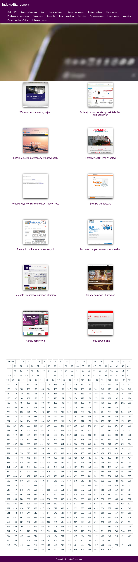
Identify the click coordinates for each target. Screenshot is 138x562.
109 (8, 385)
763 (62, 540)
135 (55, 389)
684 (42, 522)
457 (48, 467)
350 (96, 440)
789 (109, 545)
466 (109, 467)
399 (42, 453)
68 (21, 375)
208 (35, 407)
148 (15, 394)
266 (42, 421)
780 (48, 545)
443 (82, 462)
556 (75, 490)
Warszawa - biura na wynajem (35, 112)
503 (102, 476)
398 (35, 453)
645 (35, 513)
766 (82, 540)
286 (48, 426)
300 (15, 430)
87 (128, 375)
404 (75, 453)
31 (60, 366)
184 (129, 398)
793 (28, 550)
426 (96, 458)
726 (69, 531)
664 (35, 517)
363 (55, 444)
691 (89, 522)
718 (15, 531)
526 (129, 481)
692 (96, 522)
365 (69, 444)
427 (102, 458)
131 (28, 389)
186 (15, 403)
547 (15, 490)
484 (102, 472)
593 (69, 499)
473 (28, 472)
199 (102, 403)
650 (69, 513)
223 (8, 412)
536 (69, 485)
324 (48, 435)
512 (35, 481)
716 (129, 527)
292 (89, 426)
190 (42, 403)
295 (109, 426)
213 (69, 407)
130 (21, 389)
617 (102, 504)
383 (62, 449)
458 (55, 467)
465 (102, 467)
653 (89, 513)
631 (69, 508)
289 (69, 426)
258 (116, 417)
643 (21, 513)
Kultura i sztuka (95, 12)
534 (55, 485)
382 (55, 449)
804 (102, 550)
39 (106, 366)
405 (82, 453)
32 (66, 366)
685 (48, 522)
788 (102, 545)
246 (35, 417)
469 (129, 467)
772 (123, 540)
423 (75, 458)
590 (48, 499)
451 (8, 467)
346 (69, 440)
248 (48, 417)
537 (75, 485)
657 (116, 513)
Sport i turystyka (66, 16)
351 (102, 440)
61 (106, 371)
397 (28, 453)
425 (89, 458)
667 (55, 517)
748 (89, 536)
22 (9, 366)
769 (102, 540)
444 (89, 462)
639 (123, 508)
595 (82, 499)
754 (129, 536)
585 (15, 499)
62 (111, 371)
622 (8, 508)
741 (42, 536)
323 (42, 435)
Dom (43, 12)
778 (35, 545)
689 (75, 522)
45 (15, 371)
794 (35, 550)
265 (35, 421)
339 (21, 440)
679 (8, 522)
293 (96, 426)
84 (111, 375)
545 (129, 485)
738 (21, 536)
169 (28, 398)
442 (75, 462)
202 (123, 403)
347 (75, 440)
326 (62, 435)
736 (8, 536)
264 (28, 421)
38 (100, 366)
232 (69, 412)
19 (118, 362)
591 (55, 499)
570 (42, 495)
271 (75, 421)
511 (28, 481)
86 (123, 375)
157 (75, 394)
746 (75, 536)
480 (75, 472)
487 (123, 472)
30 (55, 366)
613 (75, 504)
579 (102, 495)
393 (129, 449)
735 (129, 531)
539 (89, 485)
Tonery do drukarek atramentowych (35, 249)
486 (116, 472)
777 (28, 545)
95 (47, 380)
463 (89, 467)
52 (55, 371)
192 (55, 403)
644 (28, 513)
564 (129, 490)
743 (55, 536)
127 (129, 385)
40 (111, 366)
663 (28, 517)
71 (38, 375)
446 (102, 462)
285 (42, 426)
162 (109, 394)
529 (21, 485)
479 (69, 472)
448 (116, 462)
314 (109, 430)
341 (35, 440)
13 (84, 362)
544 (123, 485)
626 (35, 508)
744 (62, 536)
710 (89, 527)
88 (7, 380)
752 (116, 536)
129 (15, 389)
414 (15, 458)
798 (62, 550)
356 (8, 444)
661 (15, 517)
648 (55, 513)
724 (55, 531)
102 (89, 380)
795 (42, 550)
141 (96, 389)
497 (62, 476)
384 (69, 449)
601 (123, 499)
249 (55, 417)
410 (116, 453)
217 (96, 407)
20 (123, 362)
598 (102, 499)
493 (35, 476)
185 (8, 403)
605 (21, 504)
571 (48, 495)
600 (116, 499)
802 (89, 550)
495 (48, 476)
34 (77, 366)
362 (48, 444)
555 (69, 490)
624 (21, 508)
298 (129, 426)
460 (69, 467)
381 (48, 449)
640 (129, 508)
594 (75, 499)
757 (21, 540)
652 (82, 513)
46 (21, 371)
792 (129, 545)
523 (109, 481)
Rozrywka (51, 16)
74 (55, 375)
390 (109, 449)
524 (116, 481)
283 (28, 426)
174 (62, 398)
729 (89, 531)
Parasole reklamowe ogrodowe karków (35, 295)
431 (129, 458)
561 (109, 490)
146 (129, 389)
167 (15, 398)
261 (8, 421)
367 (82, 444)
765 (75, 540)
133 (42, 389)
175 (69, 398)
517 (69, 481)
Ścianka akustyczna (100, 203)
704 (48, 527)
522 (102, 481)
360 (35, 444)
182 (116, 398)
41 (117, 366)
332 (102, 435)
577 (89, 495)
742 (48, 536)
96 (53, 380)
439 (55, 462)
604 (15, 504)
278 (123, 421)
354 (123, 440)
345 (62, 440)
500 (82, 476)
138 (75, 389)
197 (89, 403)
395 (15, 453)
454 (28, 467)
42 (123, 366)
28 (43, 366)
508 (8, 481)
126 (123, 385)
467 (116, 467)
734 (123, 531)
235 (89, 412)
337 (8, 440)
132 (35, 389)
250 (62, 417)
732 (109, 531)
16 (101, 362)
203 (129, 403)
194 (69, 403)
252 (75, 417)
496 (55, 476)
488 (129, 472)
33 (72, 366)
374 (129, 444)
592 (62, 499)
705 (55, 527)
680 (15, 522)
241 (129, 412)
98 (64, 380)
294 (102, 426)
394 (8, 453)
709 (82, 527)
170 (35, 398)
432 (8, 462)
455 (35, 467)
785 (82, 545)
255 (96, 417)
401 (55, 453)
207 (28, 407)
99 (70, 380)
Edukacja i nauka (39, 20)
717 (8, 531)
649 (62, 513)
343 (48, 440)
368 (89, 444)
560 (102, 490)
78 (77, 375)
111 (21, 385)
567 (21, 495)
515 (55, 481)
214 (75, 407)
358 (21, 444)
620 (123, 504)
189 (35, 403)
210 (48, 407)
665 (42, 517)
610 (55, 504)
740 (35, 536)
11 (72, 362)
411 (123, 453)
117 (62, 385)
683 (35, 522)
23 (15, 366)
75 (60, 375)
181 (109, 398)
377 (21, 449)
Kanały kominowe (35, 340)
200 (109, 403)
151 (35, 394)
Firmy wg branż (55, 12)
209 (42, 407)
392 (123, 449)
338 (15, 440)
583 (129, 495)
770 (109, 540)
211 (55, 407)
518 (75, 481)
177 (82, 398)
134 (48, 389)
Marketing (127, 16)
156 (69, 394)
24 (21, 366)
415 (21, 458)
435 (28, 462)
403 (69, 453)
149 (21, 394)
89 (13, 380)
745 (69, 536)
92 (30, 380)
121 (89, 385)
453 (21, 467)
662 (21, 517)
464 (96, 467)
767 (89, 540)
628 (48, 508)
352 (109, 440)
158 (82, 394)
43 (128, 366)
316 (123, 430)
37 (94, 366)
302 (28, 430)
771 (116, 540)
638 (116, 508)
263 (21, 421)
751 (109, 536)
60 (100, 371)
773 (129, 540)
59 (94, 371)
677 (123, 517)
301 (21, 430)
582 (123, 495)
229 (48, 412)
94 (41, 380)
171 (42, 398)
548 (21, 490)
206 (21, 407)
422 (69, 458)
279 (129, 421)
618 (109, 504)
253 (82, 417)
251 (69, 417)
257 (109, 417)
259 (123, 417)
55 (72, 371)
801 (82, 550)
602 (129, 499)
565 (8, 495)
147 (8, 394)
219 (109, 407)
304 (42, 430)
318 (8, 435)
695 (116, 522)
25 (26, 366)
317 (129, 430)
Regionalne (38, 16)
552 (48, 490)
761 (48, 540)
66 (9, 375)
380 (42, 449)
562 (116, 490)
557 (82, 490)
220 (116, 407)
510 (21, 481)
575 (75, 495)
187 (21, 403)
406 (89, 453)
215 (82, 407)
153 (48, 394)
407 (96, 453)
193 (62, 403)
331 (96, 435)
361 (42, 444)
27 (38, 366)
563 (123, 490)
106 (116, 380)
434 (21, 462)
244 (21, 417)
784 (75, 545)
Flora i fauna (113, 16)
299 (8, 430)
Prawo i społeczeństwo (18, 20)
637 (109, 508)
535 (62, 485)
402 (62, 453)
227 (35, 412)
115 (48, 385)
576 (82, 495)
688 (69, 522)
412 (129, 453)
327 (69, 435)
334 (116, 435)
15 (95, 362)
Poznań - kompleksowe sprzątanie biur (100, 249)
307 (62, 430)
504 (109, 476)
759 (35, 540)
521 (96, 481)
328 (75, 435)
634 (89, 508)
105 (109, 380)
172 (48, 398)
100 (76, 380)
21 (129, 362)
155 (62, 394)
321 (28, 435)
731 (102, 531)
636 (102, 508)
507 (129, 476)
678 (129, 517)
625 (28, 508)
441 (69, 462)
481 (82, 472)
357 (15, 444)
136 (62, 389)
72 (43, 375)
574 (69, 495)
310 (82, 430)
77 (72, 375)
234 (82, 412)
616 (96, 504)
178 (89, 398)
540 (96, 485)
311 (89, 430)
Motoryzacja (111, 12)
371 (109, 444)
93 (36, 380)
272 (82, 421)
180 (102, 398)
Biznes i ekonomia (29, 12)
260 (129, 417)
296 (116, 426)
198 (96, 403)
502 (96, 476)
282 (21, 426)
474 (35, 472)
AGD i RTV (12, 12)
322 (35, 435)
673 (96, 517)
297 (123, 426)
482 (89, 472)
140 (89, 389)
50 (43, 371)
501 (89, 476)
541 (102, 485)
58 (89, 371)
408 (102, 453)
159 (89, 394)
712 (102, 527)
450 (129, 462)
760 (42, 540)
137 (69, 389)
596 (89, 499)
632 (75, 508)
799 (69, 550)
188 (28, 403)
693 (102, 522)
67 (15, 375)
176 (75, 398)
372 (116, 444)
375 (8, 449)
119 (75, 385)
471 (15, 472)
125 (116, 385)
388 (96, 449)
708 (75, 527)
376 (15, 449)
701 (28, 527)
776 (21, 545)
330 (89, 435)
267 (48, 421)
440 (62, 462)
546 (8, 490)
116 (55, 385)
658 (123, 513)
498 (69, 476)
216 (89, 407)
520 (89, 481)
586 (21, 499)
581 (116, 495)
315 (116, 430)
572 (55, 495)
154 (55, 394)
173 (55, 398)
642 (15, 513)
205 (15, 407)
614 (82, 504)
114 (42, 385)
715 (123, 527)
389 (102, 449)
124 (109, 385)
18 (112, 362)
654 (96, 513)
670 (75, 517)
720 (28, 531)
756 (15, 540)
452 (15, 467)
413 (8, 458)
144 (116, 389)
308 (69, 430)
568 (28, 495)
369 (96, 444)
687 (62, 522)
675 (109, 517)
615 (89, 504)
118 (69, 385)
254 (89, 417)
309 (75, 430)
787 (96, 545)
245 (28, 417)
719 (21, 531)
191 (48, 403)
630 (62, 508)
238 (109, 412)
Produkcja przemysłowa (18, 16)
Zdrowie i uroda (97, 16)
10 (67, 362)
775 (15, 545)
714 (116, 527)
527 (8, 485)
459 (62, 467)
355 (129, 440)
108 (130, 380)
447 (109, 462)
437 (42, 462)
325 (55, 435)
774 (8, 545)
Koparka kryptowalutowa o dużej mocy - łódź (35, 203)
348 (82, 440)
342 (42, 440)
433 (15, 462)
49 (38, 371)
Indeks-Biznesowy (15, 4)
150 (28, 394)
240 (123, 412)
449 (123, 462)
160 (96, 394)
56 (77, 371)
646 (42, 513)
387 (89, 449)
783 (69, 545)
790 (116, 545)
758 (28, 540)
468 (123, 467)
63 (117, 371)
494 (42, 476)
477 (55, 472)
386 (82, 449)
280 (8, 426)
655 (102, 513)
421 (62, 458)
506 (123, 476)
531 (35, 485)
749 (96, 536)
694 (109, 522)
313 (102, 430)
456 (42, 467)
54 (66, 371)
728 (82, 531)
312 (96, 430)
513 (42, 481)
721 (35, 531)
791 (123, 545)
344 (55, 440)
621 (129, 504)
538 (82, 485)
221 (123, 407)
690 (82, 522)
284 (35, 426)
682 (28, 522)
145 (123, 389)
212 (62, 407)
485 (109, 472)
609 (48, 504)
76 (66, 375)
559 (96, 490)
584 (8, 499)
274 (96, 421)
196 (82, 403)
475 (42, 472)
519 (82, 481)
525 (123, 481)
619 (116, 504)
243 (15, 417)
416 (28, 458)
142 (102, 389)
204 (8, 407)
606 (28, 504)
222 (129, 407)
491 (21, 476)
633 (82, 508)
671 (82, 517)
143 (109, 389)
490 (15, 476)
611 (62, 504)
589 (42, 499)
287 (55, 426)
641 (8, 513)
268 (55, 421)
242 (8, 417)
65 (128, 371)
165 (129, 394)
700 (21, 527)
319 (15, 435)
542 (109, 485)
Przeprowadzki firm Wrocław (100, 158)
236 (96, 412)
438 (48, 462)
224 (15, 412)
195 (75, 403)
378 (28, 449)
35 (83, 366)
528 (15, 485)
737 (15, 536)
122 (96, 385)
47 (26, 371)
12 (78, 362)
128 (8, 389)
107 (123, 380)
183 (123, 398)
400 (48, 453)
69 (26, 375)
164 (123, 394)
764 (69, 540)
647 (48, 513)
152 (42, 394)
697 (129, 522)
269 (62, 421)
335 (123, 435)
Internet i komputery (75, 12)
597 (96, 499)
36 (89, 366)
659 (129, 513)
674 (102, 517)
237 (102, 412)
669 (69, 517)
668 (62, 517)
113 (35, 385)
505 (116, 476)
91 (24, 380)
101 (82, 380)
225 (21, 412)
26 (32, 366)
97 (58, 380)
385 (75, 449)
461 (75, 467)
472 (21, 472)
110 (15, 385)
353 (116, 440)
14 (89, 362)
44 (9, 371)
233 (75, 412)
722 (42, 531)
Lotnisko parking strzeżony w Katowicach (35, 158)
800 (75, 550)
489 (8, 476)
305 (48, 430)
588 (35, 499)
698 (8, 527)
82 (100, 375)
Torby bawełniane (100, 340)
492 (28, 476)
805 (109, 550)
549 (28, 490)
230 (55, 412)
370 (102, 444)
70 (32, 375)
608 (42, 504)
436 (35, 462)
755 (8, 540)
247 (42, 417)
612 (69, 504)
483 (96, 472)
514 (48, 481)
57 (83, 371)
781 (55, 545)
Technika (82, 16)
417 (35, 458)
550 (35, 490)
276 (109, 421)
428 (109, 458)
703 (42, 527)
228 (42, 412)
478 (62, 472)
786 (89, 545)
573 (62, 495)
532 (42, 485)
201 (116, 403)
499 (75, 476)
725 (62, 531)
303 (35, 430)
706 (62, 527)
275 (102, 421)
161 (102, 394)
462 (82, 467)
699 (15, 527)
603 (8, 504)
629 (55, 508)
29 (49, 366)
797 (55, 550)
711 (96, 527)
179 (96, 398)
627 (42, 508)
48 (32, 371)
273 (89, 421)
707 (69, 527)
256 (102, 417)
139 (82, 389)
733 (116, 531)
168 (21, 398)
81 (94, 375)
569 (35, 495)
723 (48, 531)
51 (49, 371)
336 (129, 435)
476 (48, 472)
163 (116, 394)
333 (109, 435)
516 (62, 481)
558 (89, 490)
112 (28, 385)
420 (55, 458)
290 (75, 426)
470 (8, 472)
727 (75, 531)
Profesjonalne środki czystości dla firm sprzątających (100, 113)
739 (28, 536)
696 (123, 522)
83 (106, 375)
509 (15, 481)
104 (103, 380)
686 (55, 522)
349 (89, 440)
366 (75, 444)
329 (82, 435)
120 (82, 385)
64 (123, 371)
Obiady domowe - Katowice (100, 295)
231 (62, 412)
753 (123, 536)
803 (96, 550)
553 (55, 490)
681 (21, 522)
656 (109, 513)
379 (35, 449)
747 (82, 536)
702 (35, 527)
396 (21, 453)
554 (62, 490)
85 (117, 375)
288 (62, 426)
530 (28, 485)
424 (82, 458)
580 (109, 495)
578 (96, 495)
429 (116, 458)
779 (42, 545)
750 (102, 536)
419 (48, 458)
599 (109, 499)
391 (116, 449)
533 (48, 485)
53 (60, 371)
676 (116, 517)
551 (42, 490)
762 (55, 540)
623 (15, 508)
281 (15, 426)
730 (96, 531)
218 (102, 407)
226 (28, 412)
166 (8, 398)
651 (75, 513)
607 (35, 504)
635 (96, 508)
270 (69, 421)
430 (123, 458)
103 (96, 380)
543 (116, 485)
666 (48, 517)
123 (102, 385)
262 (15, 421)
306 (55, 430)
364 (62, 444)
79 (83, 375)
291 (82, 426)
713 (109, 527)
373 (123, 444)
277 (116, 421)
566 (15, 495)
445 (96, 462)
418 (42, 458)
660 (8, 517)
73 (49, 375)
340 (28, 440)
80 (89, 375)
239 (116, 412)
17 (106, 362)
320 (21, 435)
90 (19, 380)
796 (48, 550)
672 (89, 517)
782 (62, 545)
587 (28, 499)
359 (28, 444)
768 (96, 540)
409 (109, 453)
